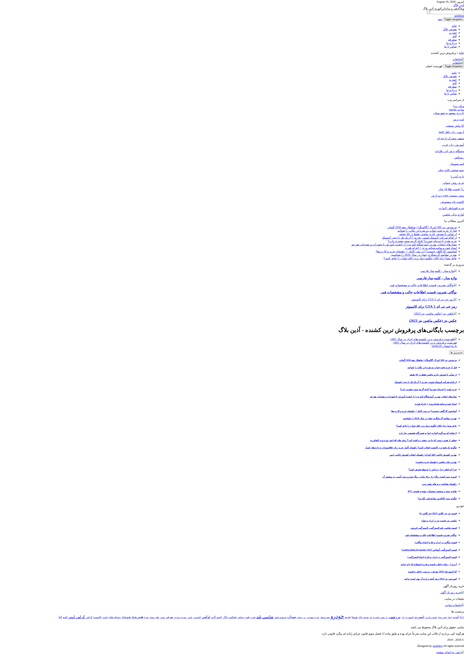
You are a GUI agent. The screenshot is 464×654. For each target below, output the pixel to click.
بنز (370, 617)
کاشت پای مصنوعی (452, 201)
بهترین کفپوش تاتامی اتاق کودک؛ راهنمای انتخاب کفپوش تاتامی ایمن (423, 454)
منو (440, 19)
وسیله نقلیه (114, 617)
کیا (60, 617)
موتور (162, 617)
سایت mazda (456, 109)
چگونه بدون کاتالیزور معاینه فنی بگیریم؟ (437, 498)
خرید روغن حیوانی (453, 182)
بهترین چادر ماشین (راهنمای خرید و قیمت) (436, 462)
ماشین (189, 617)
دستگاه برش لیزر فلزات (449, 151)
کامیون (105, 617)
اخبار (449, 617)
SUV (461, 617)
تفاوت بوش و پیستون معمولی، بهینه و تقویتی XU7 (432, 491)
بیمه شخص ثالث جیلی (451, 170)
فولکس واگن (230, 617)
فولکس (240, 617)
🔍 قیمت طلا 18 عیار (451, 189)
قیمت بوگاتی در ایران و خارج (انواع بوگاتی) (436, 542)
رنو (305, 617)
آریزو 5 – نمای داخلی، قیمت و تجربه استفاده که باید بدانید (429, 564)
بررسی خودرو (380, 617)
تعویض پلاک (450, 29)
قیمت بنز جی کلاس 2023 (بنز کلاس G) (438, 513)
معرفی (169, 617)
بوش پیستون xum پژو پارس (447, 195)
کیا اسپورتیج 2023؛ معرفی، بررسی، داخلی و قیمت (432, 571)
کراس (89, 617)
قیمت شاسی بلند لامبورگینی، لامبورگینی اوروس (433, 528)
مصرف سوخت (180, 617)
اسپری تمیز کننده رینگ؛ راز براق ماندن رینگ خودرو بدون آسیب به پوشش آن (419, 476)
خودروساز (325, 617)
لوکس (206, 617)
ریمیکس (459, 157)
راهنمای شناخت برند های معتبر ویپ (439, 484)
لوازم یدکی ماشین (453, 214)
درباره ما (451, 43)
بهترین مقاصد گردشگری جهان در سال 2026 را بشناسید (424, 254)
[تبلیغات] (458, 59)
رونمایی (300, 617)
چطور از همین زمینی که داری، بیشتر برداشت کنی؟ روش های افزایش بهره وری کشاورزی (413, 440)
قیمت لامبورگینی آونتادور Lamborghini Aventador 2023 (429, 549)
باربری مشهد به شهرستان (448, 113)
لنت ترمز (458, 119)
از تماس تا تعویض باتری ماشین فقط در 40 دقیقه (428, 234)
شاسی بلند (265, 617)
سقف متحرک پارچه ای (450, 138)
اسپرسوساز (457, 163)
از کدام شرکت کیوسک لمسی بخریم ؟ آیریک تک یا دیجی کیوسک (419, 237)
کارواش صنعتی (455, 125)
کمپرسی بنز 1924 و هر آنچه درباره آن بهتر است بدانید (430, 578)
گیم (454, 36)
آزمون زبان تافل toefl (451, 132)
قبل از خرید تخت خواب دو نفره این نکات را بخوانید (427, 230)
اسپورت (409, 617)
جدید (348, 617)
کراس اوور (76, 617)
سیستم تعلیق (280, 617)
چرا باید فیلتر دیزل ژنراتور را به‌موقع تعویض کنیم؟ (433, 469)
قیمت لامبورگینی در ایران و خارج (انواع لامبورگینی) (432, 557)
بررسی (395, 616)
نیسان (152, 617)
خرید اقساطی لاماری (451, 208)
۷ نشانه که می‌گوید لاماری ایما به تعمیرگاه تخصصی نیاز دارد (428, 433)
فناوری (253, 617)
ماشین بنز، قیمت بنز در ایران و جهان (439, 520)
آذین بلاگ (458, 5)
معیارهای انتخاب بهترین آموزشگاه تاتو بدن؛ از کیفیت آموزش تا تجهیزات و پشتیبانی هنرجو (404, 244)
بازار (403, 617)
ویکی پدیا (458, 106)
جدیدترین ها (457, 352)
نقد (157, 617)
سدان (291, 617)
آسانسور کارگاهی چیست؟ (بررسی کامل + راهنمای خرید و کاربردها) (416, 251)
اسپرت (419, 617)
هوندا (146, 617)
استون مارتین (431, 617)
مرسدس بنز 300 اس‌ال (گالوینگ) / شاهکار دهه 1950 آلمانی (422, 227)
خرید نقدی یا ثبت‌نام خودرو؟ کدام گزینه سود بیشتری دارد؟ (422, 241)
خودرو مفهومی (313, 617)
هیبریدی (137, 617)
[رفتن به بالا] (450, 652)
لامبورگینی (216, 617)
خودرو (453, 32)
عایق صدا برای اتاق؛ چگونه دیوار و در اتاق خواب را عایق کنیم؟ (420, 258)
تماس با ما (450, 46)
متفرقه (452, 39)
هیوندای (125, 617)
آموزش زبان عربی (453, 144)
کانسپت (97, 617)
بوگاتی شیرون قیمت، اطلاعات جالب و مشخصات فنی (431, 535)
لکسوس (197, 617)
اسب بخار (442, 617)
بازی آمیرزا (457, 176)
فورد (246, 617)
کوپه (65, 617)
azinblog (459, 15)
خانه (454, 25)
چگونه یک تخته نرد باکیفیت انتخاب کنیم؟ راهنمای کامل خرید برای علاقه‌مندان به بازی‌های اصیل (411, 447)
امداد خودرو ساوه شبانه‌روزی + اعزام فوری (431, 247)
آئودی (455, 617)
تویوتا (355, 617)
